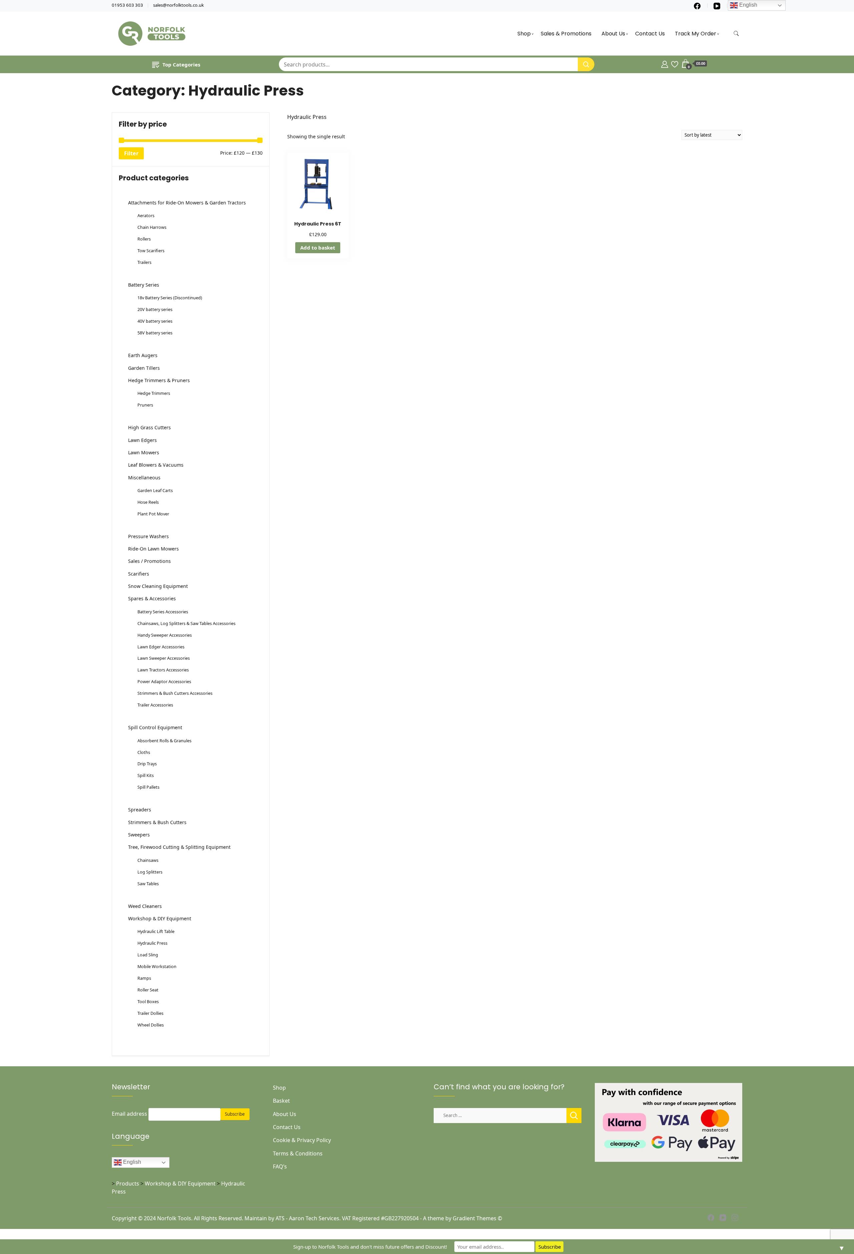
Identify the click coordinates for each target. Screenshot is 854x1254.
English (131, 1162)
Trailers (144, 262)
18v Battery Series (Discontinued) (169, 298)
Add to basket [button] (317, 247)
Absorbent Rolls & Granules (164, 741)
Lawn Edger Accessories (160, 647)
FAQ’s (280, 1166)
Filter (131, 153)
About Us (613, 33)
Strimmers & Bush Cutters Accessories (174, 693)
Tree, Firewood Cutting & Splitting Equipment (179, 847)
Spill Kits (145, 775)
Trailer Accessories (155, 705)
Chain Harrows (151, 227)
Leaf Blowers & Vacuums (155, 465)
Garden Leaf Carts (155, 490)
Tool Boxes (148, 1001)
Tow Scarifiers (150, 251)
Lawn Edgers (142, 440)
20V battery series (154, 309)
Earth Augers (142, 355)
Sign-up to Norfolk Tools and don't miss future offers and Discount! (370, 1246)
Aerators (145, 215)
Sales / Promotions (149, 561)
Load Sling (147, 955)
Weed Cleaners (145, 906)
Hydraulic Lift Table (155, 931)
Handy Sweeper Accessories (164, 635)
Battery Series (143, 285)
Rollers (144, 239)
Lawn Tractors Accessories (163, 670)
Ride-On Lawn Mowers (153, 548)
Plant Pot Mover (153, 514)
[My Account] (664, 63)
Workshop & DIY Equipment (159, 918)
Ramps (144, 978)
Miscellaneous (144, 477)
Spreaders (139, 809)
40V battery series (154, 321)
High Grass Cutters (149, 427)
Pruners (145, 405)
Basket (281, 1100)
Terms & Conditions (298, 1153)
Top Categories (181, 64)
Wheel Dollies (150, 1025)
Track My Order (695, 33)
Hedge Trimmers (153, 393)
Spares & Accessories (152, 598)
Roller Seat (147, 990)
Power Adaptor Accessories (164, 681)
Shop (524, 33)
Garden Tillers (144, 368)
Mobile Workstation (156, 966)
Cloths (143, 752)
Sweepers (139, 834)
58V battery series (154, 333)
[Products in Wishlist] (674, 63)
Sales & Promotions (566, 33)
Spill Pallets (148, 787)
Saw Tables (148, 884)
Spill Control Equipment (155, 727)
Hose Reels (148, 502)
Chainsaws (147, 860)
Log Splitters (149, 872)
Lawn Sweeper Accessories (163, 658)
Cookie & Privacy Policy (302, 1140)
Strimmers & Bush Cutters (157, 822)
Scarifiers (138, 574)
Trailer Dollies (150, 1013)
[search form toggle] (736, 33)
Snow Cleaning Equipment (158, 586)
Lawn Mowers (143, 452)
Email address (129, 1113)
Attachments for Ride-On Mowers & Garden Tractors (187, 202)
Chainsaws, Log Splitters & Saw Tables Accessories (186, 623)
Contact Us (650, 33)
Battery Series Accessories (162, 612)
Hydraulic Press (152, 943)
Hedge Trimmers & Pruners (159, 380)
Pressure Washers (148, 536)
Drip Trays (147, 764)
